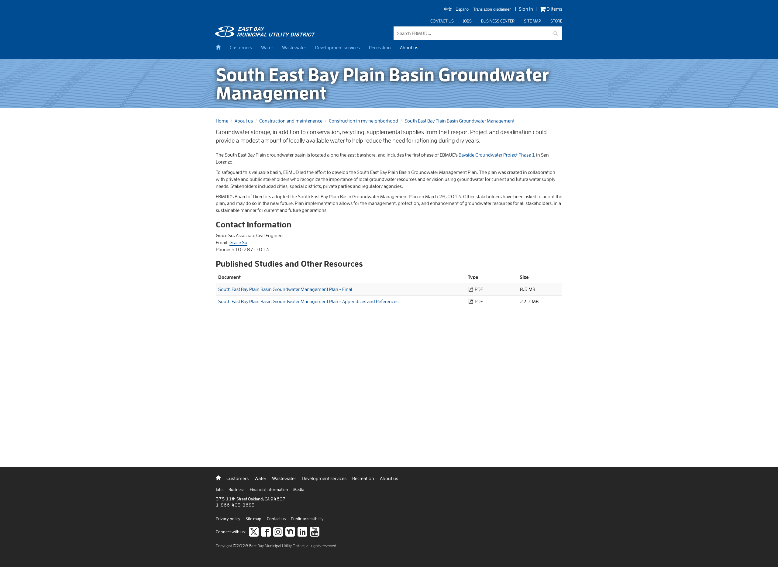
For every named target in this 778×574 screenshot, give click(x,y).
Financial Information (269, 489)
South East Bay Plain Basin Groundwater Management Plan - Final (285, 289)
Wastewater (294, 47)
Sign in (526, 8)
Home (222, 120)
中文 (448, 9)
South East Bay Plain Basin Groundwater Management (459, 120)
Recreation (380, 47)
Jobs (467, 21)
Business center (498, 21)
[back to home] (266, 35)
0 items (554, 9)
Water (267, 47)
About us (409, 47)
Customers (241, 47)
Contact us (442, 21)
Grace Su (238, 242)
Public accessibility (307, 518)
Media (298, 489)
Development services (337, 47)
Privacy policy (228, 518)
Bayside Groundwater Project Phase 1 (497, 154)
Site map (532, 21)
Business (237, 489)
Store (556, 21)
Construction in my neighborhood (363, 120)
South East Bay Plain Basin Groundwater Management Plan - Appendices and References (308, 301)
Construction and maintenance (290, 120)
